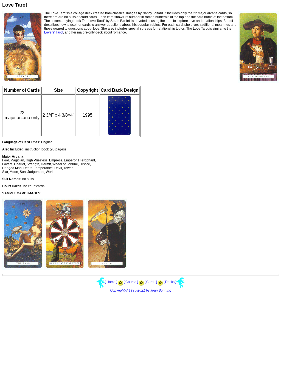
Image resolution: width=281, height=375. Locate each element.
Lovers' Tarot (53, 32)
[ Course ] (131, 282)
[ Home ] (111, 282)
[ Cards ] (151, 282)
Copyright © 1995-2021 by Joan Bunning (140, 290)
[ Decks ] (170, 282)
